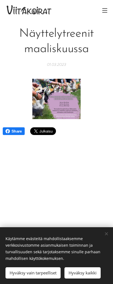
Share (17, 131)
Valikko (104, 10)
